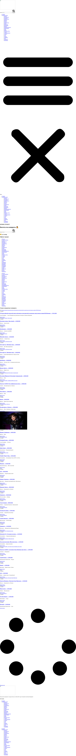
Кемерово (3, 264)
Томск (3, 267)
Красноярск (6, 25)
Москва (5, 26)
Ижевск (5, 201)
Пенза (3, 269)
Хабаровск (4, 300)
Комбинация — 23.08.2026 (6, 329)
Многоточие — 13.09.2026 (6, 588)
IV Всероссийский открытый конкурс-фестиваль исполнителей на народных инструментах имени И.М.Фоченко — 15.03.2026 (28, 313)
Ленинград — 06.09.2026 (5, 494)
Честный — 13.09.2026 (5, 604)
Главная (3, 14)
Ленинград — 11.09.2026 (5, 526)
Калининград (6, 22)
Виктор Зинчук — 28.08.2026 (6, 368)
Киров (5, 23)
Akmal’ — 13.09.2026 (4, 565)
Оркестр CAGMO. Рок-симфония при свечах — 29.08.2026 (13, 383)
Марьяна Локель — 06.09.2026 (7, 487)
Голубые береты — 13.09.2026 (6, 596)
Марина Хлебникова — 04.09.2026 (8, 432)
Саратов (5, 33)
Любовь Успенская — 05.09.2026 (7, 479)
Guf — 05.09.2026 (4, 471)
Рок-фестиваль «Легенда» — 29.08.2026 (9, 407)
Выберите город (5, 15)
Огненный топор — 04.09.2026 (7, 440)
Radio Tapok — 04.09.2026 (6, 448)
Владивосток (6, 17)
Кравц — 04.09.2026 (4, 399)
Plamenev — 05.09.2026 (5, 463)
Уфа (5, 38)
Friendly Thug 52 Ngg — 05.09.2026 (8, 455)
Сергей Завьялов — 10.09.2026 (7, 518)
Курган (3, 270)
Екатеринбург (6, 200)
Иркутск (5, 20)
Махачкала (4, 271)
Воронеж (5, 18)
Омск (5, 29)
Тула (5, 35)
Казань (5, 21)
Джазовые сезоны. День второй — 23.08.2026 (10, 321)
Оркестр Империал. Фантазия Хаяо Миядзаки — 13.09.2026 (13, 581)
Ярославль (6, 40)
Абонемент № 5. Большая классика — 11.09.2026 (11, 534)
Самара (5, 213)
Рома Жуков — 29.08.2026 (6, 391)
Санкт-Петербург (7, 214)
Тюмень (5, 36)
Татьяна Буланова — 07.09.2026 (7, 510)
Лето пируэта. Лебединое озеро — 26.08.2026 (10, 352)
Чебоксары (4, 268)
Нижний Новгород (7, 27)
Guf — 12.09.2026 (4, 573)
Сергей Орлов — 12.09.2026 (6, 557)
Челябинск (6, 39)
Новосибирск (6, 28)
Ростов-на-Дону (7, 31)
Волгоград (4, 265)
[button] (38, 118)
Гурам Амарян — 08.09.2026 (6, 502)
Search (1, 12)
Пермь (5, 30)
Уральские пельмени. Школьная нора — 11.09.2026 (11, 541)
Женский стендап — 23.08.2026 (7, 336)
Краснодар (6, 24)
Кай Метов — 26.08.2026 (5, 360)
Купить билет (2, 317)
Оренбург (3, 266)
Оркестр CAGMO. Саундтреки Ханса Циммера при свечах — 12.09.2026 (16, 549)
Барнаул (5, 16)
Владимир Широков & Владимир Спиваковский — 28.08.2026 (14, 376)
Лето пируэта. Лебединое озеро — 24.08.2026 (10, 344)
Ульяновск (6, 37)
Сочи (5, 34)
